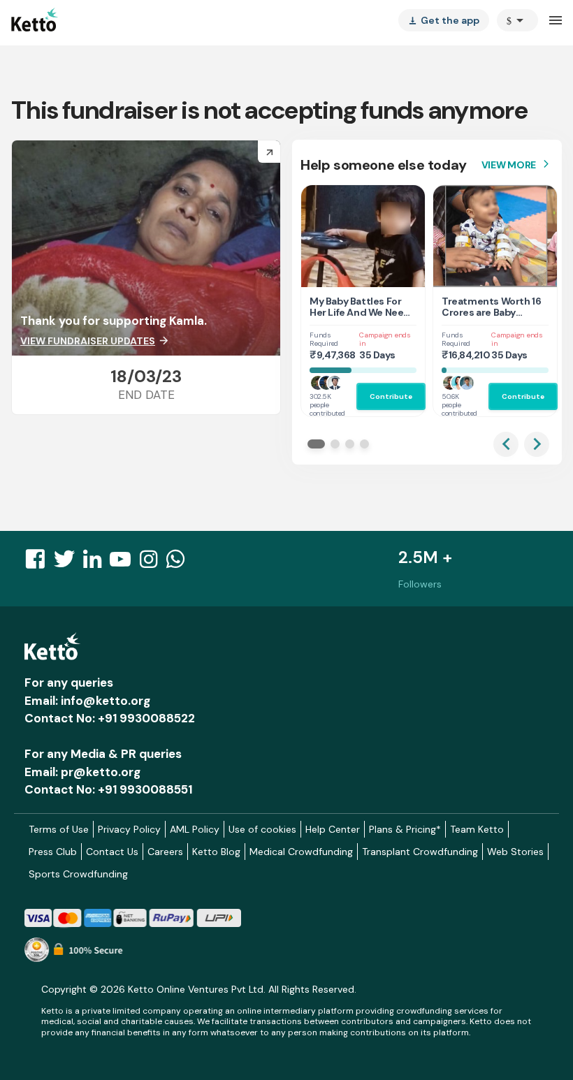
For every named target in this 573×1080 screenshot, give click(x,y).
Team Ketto (477, 829)
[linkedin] (96, 563)
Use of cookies (262, 829)
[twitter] (68, 563)
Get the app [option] (443, 20)
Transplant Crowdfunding (420, 851)
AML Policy (194, 829)
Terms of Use (59, 829)
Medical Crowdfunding (301, 851)
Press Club (53, 851)
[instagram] (152, 563)
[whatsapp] (179, 563)
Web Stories (515, 851)
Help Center (332, 829)
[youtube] (124, 563)
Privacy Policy (129, 829)
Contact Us (112, 851)
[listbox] (443, 20)
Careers (165, 851)
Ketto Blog (216, 851)
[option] (517, 20)
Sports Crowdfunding (78, 874)
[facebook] (39, 563)
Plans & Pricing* (405, 829)
